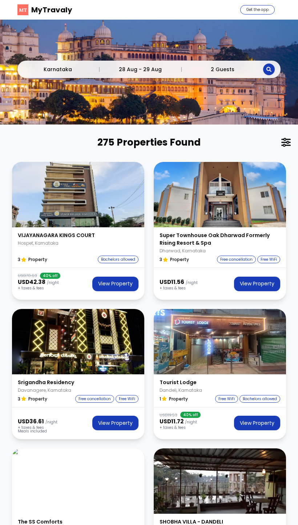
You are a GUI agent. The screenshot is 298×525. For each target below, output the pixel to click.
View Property (115, 283)
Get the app (257, 9)
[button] (78, 194)
